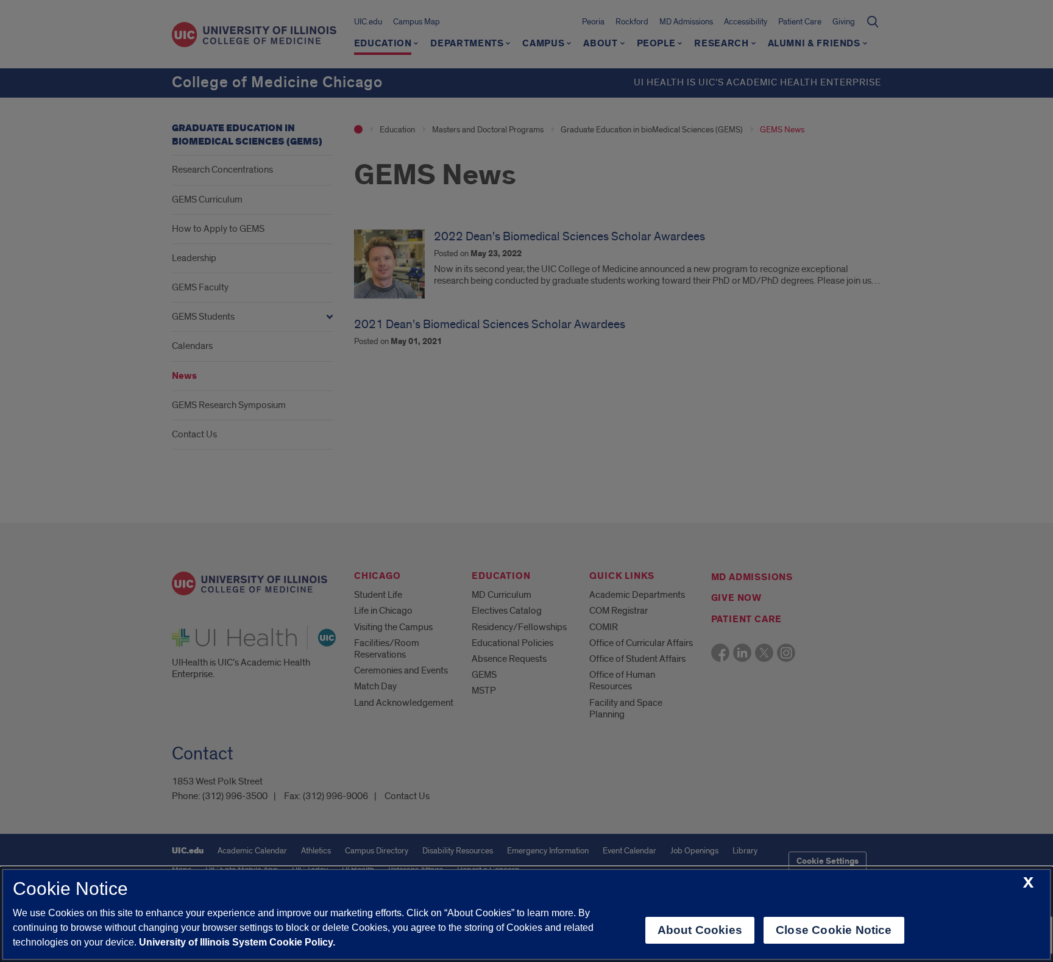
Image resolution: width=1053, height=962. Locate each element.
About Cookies (700, 930)
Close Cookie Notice (834, 930)
